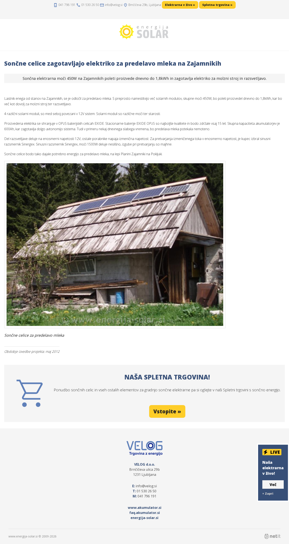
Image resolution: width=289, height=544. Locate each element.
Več (273, 484)
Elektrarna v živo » (180, 5)
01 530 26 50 (90, 5)
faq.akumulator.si (144, 512)
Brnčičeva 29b (144, 5)
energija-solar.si (144, 517)
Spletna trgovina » (217, 5)
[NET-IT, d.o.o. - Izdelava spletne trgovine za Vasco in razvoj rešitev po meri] (272, 536)
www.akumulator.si (144, 507)
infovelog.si (113, 5)
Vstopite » (167, 411)
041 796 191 (66, 5)
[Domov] (144, 31)
